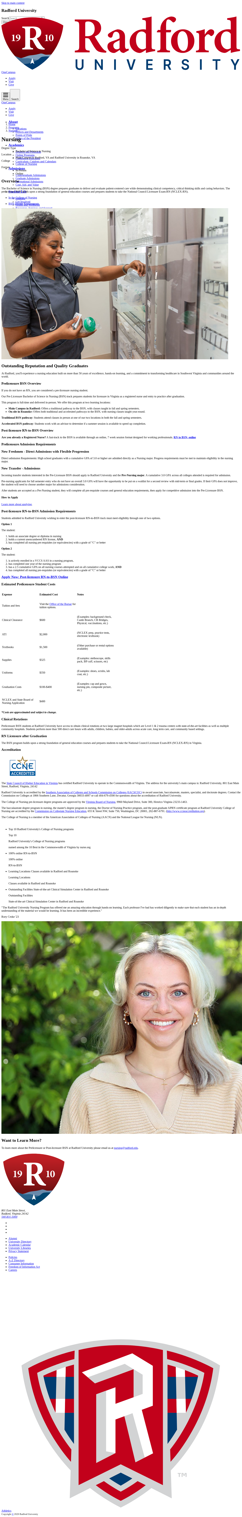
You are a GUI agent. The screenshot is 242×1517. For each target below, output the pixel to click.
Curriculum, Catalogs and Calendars (36, 161)
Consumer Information (21, 1263)
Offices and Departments (29, 131)
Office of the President (28, 138)
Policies (13, 1257)
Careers (13, 1269)
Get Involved (23, 201)
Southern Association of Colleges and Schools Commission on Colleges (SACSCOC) (94, 792)
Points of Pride (24, 135)
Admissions (17, 168)
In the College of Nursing (23, 197)
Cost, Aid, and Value (27, 184)
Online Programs (25, 155)
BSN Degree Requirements (24, 203)
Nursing (13, 130)
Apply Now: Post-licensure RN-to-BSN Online (34, 577)
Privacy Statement (19, 1251)
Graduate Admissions (28, 178)
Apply (12, 78)
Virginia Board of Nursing (100, 801)
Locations (21, 128)
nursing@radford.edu (126, 1147)
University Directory (20, 1241)
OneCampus (8, 72)
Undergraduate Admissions (31, 175)
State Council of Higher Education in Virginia (32, 783)
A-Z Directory (17, 1260)
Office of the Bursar (60, 604)
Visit (11, 81)
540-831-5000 (9, 1216)
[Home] (121, 69)
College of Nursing (26, 163)
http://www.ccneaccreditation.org (185, 811)
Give (11, 84)
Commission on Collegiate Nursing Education (60, 811)
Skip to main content (12, 2)
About (13, 122)
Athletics (6, 1510)
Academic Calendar (20, 1244)
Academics (16, 145)
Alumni (13, 1238)
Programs (14, 127)
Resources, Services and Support (34, 208)
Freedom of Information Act (24, 1266)
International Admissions (29, 181)
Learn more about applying (16, 504)
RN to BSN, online (185, 437)
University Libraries (20, 1247)
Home (12, 124)
